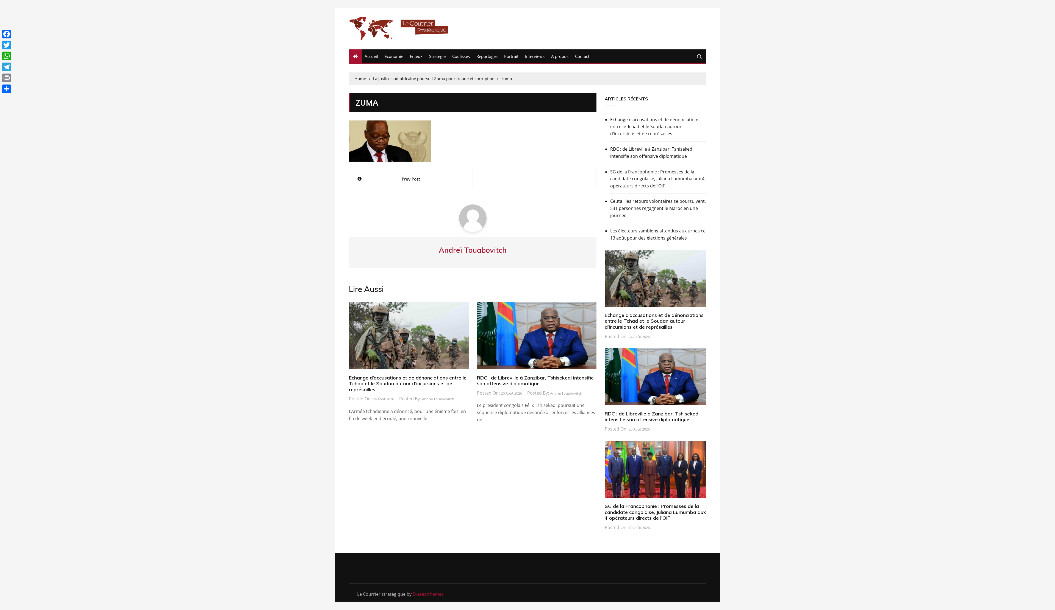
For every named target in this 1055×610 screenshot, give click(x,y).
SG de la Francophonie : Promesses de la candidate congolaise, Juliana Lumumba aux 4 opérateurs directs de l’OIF (657, 179)
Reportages (487, 56)
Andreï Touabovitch (438, 399)
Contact (582, 56)
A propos (559, 56)
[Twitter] (6, 45)
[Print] (6, 77)
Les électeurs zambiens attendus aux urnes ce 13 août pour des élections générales (658, 234)
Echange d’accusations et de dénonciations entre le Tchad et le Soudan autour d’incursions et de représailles (408, 384)
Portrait (511, 56)
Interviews (535, 56)
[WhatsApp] (6, 55)
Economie (394, 56)
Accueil (371, 56)
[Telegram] (6, 66)
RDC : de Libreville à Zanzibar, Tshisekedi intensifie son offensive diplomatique (535, 381)
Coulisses (461, 56)
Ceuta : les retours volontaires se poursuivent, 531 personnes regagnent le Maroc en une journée (658, 208)
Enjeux (416, 56)
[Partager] (6, 88)
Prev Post (411, 179)
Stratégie (437, 56)
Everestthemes (428, 594)
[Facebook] (6, 34)
